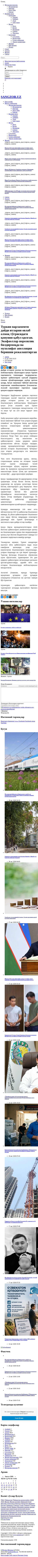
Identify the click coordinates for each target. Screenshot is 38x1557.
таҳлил (20, 1512)
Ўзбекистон (8, 1455)
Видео (14, 28)
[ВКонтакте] (2, 367)
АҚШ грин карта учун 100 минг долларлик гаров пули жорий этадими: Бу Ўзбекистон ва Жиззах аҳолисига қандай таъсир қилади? (20, 192)
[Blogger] (13, 367)
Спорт (7, 49)
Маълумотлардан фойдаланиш (15, 61)
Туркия (32, 1505)
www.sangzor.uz (18, 1535)
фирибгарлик (5, 1514)
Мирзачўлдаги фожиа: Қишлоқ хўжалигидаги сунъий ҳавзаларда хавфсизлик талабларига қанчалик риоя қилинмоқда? (21, 181)
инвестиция (13, 1509)
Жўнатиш (4, 711)
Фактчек (11, 8)
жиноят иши (5, 1509)
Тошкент (27, 1505)
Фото (14, 26)
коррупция (4, 1510)
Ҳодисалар (8, 1464)
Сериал (14, 31)
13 (9, 1485)
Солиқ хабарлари (18, 40)
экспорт (24, 1514)
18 (4, 1487)
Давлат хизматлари (18, 42)
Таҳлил (7, 51)
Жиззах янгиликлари (12, 1457)
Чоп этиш (8, 362)
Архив (3, 322)
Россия (3, 1505)
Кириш (10, 66)
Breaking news (9, 14)
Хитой (9, 1507)
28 (11, 1489)
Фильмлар (15, 29)
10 (2, 1485)
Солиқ (21, 1505)
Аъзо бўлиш (19, 1418)
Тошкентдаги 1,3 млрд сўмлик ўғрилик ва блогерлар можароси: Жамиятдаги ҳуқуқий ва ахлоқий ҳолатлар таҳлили (20, 251)
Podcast (11, 12)
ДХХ (2, 1502)
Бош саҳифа (9, 101)
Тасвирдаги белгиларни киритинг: (12, 703)
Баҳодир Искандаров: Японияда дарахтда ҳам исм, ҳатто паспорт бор (18, 680)
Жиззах (7, 52)
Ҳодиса (7, 313)
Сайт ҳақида (13, 1555)
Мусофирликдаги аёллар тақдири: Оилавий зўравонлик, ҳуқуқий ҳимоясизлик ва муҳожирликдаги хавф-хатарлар (21, 297)
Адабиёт (7, 1429)
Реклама (21, 1555)
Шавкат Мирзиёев (18, 1507)
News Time (12, 10)
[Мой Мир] (7, 367)
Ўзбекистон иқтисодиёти (21, 1500)
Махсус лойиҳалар (11, 103)
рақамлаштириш (20, 1510)
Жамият (11, 43)
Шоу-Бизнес (13, 45)
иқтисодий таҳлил (24, 1509)
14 (11, 1485)
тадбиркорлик (12, 1512)
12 (6, 1485)
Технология (8, 1461)
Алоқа (7, 63)
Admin (7, 357)
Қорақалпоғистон (15, 1516)
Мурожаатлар (9, 1434)
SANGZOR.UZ (11, 97)
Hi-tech (11, 47)
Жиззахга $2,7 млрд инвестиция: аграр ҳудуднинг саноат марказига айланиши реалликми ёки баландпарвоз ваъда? (19, 148)
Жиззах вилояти (15, 1502)
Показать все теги (7, 1517)
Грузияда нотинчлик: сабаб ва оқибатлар (11, 627)
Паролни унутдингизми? (13, 78)
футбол (12, 1514)
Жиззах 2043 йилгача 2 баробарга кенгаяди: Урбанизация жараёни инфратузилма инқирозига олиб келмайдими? (19, 170)
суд (28, 1510)
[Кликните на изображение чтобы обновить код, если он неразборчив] (19, 709)
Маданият (8, 1454)
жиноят (32, 1507)
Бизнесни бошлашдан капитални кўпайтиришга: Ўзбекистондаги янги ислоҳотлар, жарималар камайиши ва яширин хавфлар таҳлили (21, 1151)
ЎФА (2, 1500)
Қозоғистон (5, 1516)
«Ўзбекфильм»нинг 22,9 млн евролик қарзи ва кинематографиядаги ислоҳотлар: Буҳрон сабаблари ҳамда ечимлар (19, 1097)
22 (13, 1487)
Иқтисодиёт (16, 38)
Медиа (11, 24)
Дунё (14, 21)
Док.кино (15, 33)
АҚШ (32, 1500)
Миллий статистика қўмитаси (11, 1503)
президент (11, 1510)
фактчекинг (31, 1512)
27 (9, 1489)
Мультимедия (13, 7)
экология (18, 1514)
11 (4, 1485)
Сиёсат (7, 54)
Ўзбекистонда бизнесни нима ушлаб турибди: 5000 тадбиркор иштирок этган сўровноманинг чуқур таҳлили (20, 1339)
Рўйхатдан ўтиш (10, 65)
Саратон (16, 1505)
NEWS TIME (9, 1448)
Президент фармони (28, 1503)
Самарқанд (9, 1505)
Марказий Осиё (26, 1502)
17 (2, 1487)
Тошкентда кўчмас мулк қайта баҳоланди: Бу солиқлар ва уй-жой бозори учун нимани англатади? (20, 1222)
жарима (26, 1507)
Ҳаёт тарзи (16, 22)
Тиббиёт (15, 19)
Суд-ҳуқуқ (15, 36)
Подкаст (7, 1466)
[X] (10, 367)
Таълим (15, 17)
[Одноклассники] (5, 367)
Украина (3, 1507)
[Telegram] (15, 367)
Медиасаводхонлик (11, 5)
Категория (12, 15)
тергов (25, 1512)
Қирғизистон (31, 1514)
